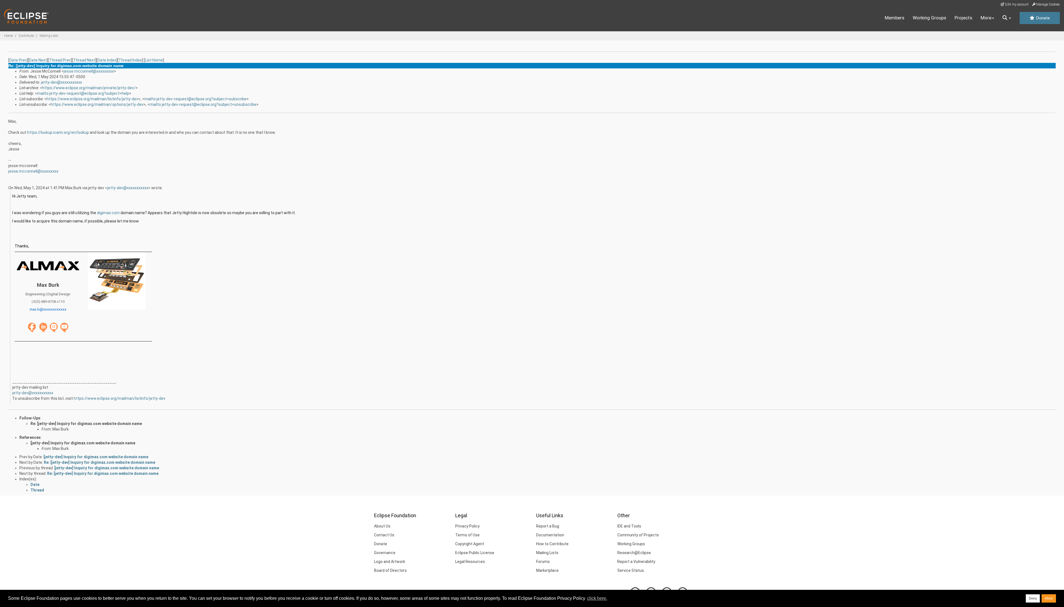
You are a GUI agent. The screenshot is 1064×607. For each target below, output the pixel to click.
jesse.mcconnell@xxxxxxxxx (89, 71)
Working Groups (929, 18)
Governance (384, 552)
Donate (1042, 18)
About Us (382, 526)
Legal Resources (470, 561)
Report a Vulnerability (636, 561)
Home (8, 36)
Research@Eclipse (634, 552)
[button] (1006, 18)
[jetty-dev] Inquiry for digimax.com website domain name (82, 443)
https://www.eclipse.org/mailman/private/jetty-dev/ (88, 88)
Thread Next (84, 60)
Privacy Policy (467, 526)
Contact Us (384, 535)
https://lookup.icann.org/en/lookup (58, 132)
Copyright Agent (469, 544)
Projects (963, 18)
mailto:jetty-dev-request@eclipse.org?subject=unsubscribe (203, 104)
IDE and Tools (629, 526)
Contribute (26, 36)
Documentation (550, 535)
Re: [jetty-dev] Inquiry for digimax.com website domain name (86, 423)
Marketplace (547, 570)
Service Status (630, 570)
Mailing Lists (49, 36)
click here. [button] (597, 598)
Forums (543, 561)
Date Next (38, 60)
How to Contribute (552, 544)
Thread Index (130, 60)
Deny (1033, 598)
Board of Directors (390, 570)
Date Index (107, 60)
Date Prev (18, 60)
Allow (1049, 598)
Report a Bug (547, 526)
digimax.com (108, 213)
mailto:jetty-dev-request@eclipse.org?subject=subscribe (195, 99)
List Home (154, 60)
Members (894, 18)
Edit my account (1016, 4)
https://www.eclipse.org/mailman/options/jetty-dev (97, 104)
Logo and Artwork (389, 561)
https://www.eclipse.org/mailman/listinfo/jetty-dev (92, 99)
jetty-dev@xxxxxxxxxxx (61, 82)
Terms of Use (467, 535)
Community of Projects (638, 535)
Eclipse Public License (474, 552)
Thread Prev (60, 60)
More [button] (986, 18)
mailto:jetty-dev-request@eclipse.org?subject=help (83, 93)
